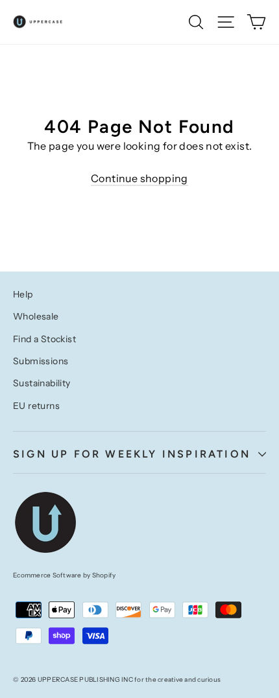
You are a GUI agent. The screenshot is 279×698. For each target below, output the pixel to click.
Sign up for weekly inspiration (131, 454)
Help (23, 294)
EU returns (36, 406)
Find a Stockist (44, 339)
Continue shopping (139, 178)
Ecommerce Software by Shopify (64, 575)
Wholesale (36, 316)
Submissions (40, 361)
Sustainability (42, 383)
